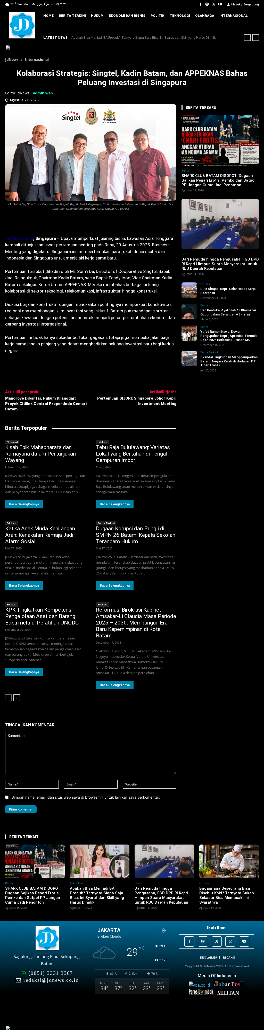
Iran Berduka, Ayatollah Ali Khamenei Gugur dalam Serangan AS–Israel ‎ (228, 312)
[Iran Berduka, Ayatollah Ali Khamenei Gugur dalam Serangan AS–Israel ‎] (189, 311)
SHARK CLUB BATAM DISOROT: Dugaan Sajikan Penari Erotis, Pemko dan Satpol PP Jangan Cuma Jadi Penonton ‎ (218, 180)
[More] (65, 223)
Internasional (37, 59)
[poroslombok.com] (202, 993)
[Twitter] (213, 4)
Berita (185, 170)
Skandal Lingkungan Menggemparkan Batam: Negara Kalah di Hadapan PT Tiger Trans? (229, 361)
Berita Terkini (106, 523)
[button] (252, 25)
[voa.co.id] (201, 985)
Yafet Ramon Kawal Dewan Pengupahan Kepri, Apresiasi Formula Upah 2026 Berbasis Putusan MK (228, 336)
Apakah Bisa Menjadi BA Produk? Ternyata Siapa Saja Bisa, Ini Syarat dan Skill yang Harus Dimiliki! (97, 895)
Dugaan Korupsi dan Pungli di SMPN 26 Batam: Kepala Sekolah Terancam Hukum (135, 535)
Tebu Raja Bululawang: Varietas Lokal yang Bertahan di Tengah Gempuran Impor (133, 453)
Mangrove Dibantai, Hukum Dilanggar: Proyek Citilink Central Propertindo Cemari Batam (46, 403)
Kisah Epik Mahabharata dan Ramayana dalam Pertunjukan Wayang (40, 453)
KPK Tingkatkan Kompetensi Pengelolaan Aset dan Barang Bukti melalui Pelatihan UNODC (42, 616)
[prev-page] (8, 697)
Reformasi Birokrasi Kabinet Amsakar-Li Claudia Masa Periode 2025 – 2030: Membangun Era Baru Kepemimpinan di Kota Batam (136, 623)
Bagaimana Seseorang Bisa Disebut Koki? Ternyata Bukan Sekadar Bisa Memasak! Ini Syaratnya (226, 895)
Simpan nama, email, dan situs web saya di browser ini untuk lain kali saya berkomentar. (86, 797)
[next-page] (16, 697)
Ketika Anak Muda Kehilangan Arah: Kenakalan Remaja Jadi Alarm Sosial (40, 535)
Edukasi (102, 442)
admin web (43, 93)
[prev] (247, 37)
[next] (255, 37)
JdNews (12, 59)
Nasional (12, 442)
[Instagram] (207, 4)
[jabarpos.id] (229, 985)
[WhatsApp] (230, 941)
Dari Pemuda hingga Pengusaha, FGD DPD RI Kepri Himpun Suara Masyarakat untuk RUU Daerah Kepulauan (220, 264)
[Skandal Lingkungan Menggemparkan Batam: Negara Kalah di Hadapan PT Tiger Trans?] (189, 358)
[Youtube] (220, 4)
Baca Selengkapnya (24, 504)
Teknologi (76, 883)
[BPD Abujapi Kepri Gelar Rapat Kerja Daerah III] (189, 290)
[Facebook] (200, 4)
